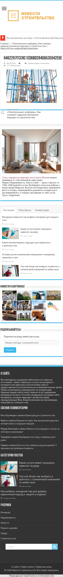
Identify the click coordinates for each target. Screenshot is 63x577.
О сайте (15, 567)
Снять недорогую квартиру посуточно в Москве (26, 177)
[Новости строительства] (31, 16)
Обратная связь (44, 567)
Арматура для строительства (40, 415)
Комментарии (42, 210)
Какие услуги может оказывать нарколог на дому (37, 464)
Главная (4, 43)
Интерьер (5, 512)
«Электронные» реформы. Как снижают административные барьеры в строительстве (25, 44)
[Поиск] (54, 547)
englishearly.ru (30, 575)
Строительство (8, 538)
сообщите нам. (21, 402)
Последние (8, 210)
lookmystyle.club (46, 575)
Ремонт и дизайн (9, 528)
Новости (5, 523)
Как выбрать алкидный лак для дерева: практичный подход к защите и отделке (24, 493)
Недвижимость (8, 517)
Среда (4, 533)
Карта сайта (28, 567)
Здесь (5, 195)
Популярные (24, 210)
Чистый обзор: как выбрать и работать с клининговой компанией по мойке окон (39, 479)
